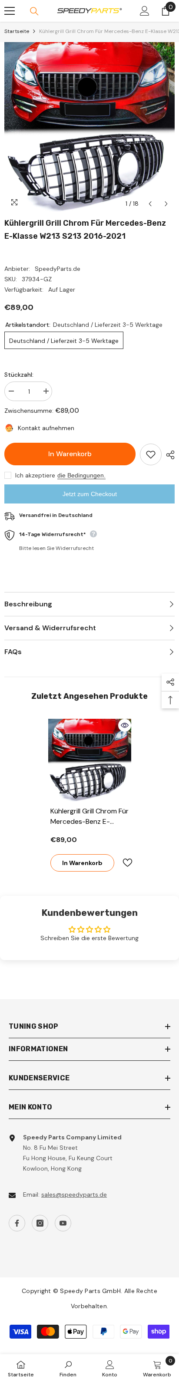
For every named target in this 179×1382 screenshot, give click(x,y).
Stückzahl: (18, 374)
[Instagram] (40, 1223)
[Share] (168, 454)
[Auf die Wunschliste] (151, 454)
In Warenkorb (70, 453)
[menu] (9, 11)
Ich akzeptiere (35, 475)
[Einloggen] (144, 11)
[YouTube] (63, 1223)
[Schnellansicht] (124, 725)
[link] (68, 1368)
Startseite (16, 31)
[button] (150, 203)
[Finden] (34, 11)
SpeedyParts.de (57, 269)
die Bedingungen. (81, 475)
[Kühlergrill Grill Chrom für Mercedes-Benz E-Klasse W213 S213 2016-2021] (89, 760)
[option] (89, 127)
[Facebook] (17, 1223)
